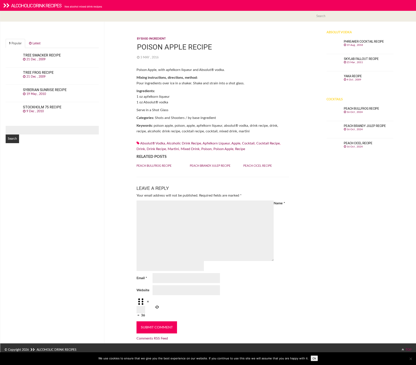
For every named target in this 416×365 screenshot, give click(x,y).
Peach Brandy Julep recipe (210, 166)
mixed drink (190, 149)
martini (173, 149)
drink (140, 149)
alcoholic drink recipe (184, 143)
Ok (314, 358)
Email (141, 278)
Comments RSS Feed (152, 338)
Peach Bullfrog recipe (154, 166)
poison (206, 149)
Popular (16, 43)
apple (235, 143)
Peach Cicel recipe (257, 166)
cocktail (248, 143)
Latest (36, 43)
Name (279, 203)
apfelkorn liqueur (216, 143)
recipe (240, 149)
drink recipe (156, 149)
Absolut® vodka (152, 143)
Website (143, 290)
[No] (410, 359)
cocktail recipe (268, 143)
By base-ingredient (151, 38)
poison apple (223, 149)
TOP (408, 349)
